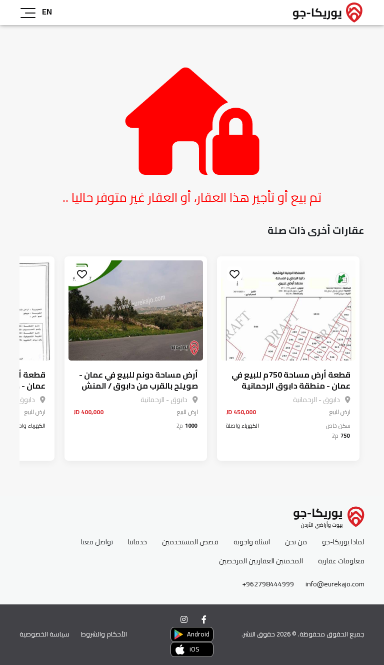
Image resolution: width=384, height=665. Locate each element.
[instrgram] (184, 619)
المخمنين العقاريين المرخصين (261, 561)
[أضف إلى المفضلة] (234, 273)
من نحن (296, 542)
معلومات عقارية (341, 561)
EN (47, 12)
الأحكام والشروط (104, 634)
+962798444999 (268, 584)
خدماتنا (137, 542)
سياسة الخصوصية (45, 634)
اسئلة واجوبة (252, 542)
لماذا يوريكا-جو (343, 542)
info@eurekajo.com (335, 584)
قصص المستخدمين (190, 542)
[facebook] (204, 619)
